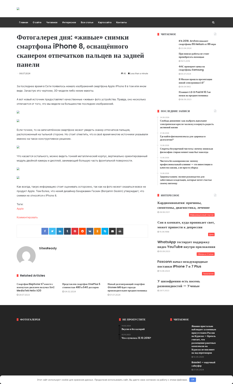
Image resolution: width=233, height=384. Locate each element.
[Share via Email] (112, 231)
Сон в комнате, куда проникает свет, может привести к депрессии (186, 225)
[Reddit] (82, 231)
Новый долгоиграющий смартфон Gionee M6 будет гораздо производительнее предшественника (127, 287)
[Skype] (104, 231)
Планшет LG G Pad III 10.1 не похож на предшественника (195, 93)
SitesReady (48, 248)
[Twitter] (52, 231)
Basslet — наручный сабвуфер (203, 364)
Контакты (121, 22)
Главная (23, 22)
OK (192, 379)
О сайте (37, 22)
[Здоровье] (18, 8)
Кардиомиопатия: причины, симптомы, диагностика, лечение (183, 205)
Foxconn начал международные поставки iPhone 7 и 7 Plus (182, 264)
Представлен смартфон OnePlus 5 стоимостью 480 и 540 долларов (81, 285)
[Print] (119, 231)
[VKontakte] (89, 231)
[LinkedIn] (59, 231)
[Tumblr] (67, 231)
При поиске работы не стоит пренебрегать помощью (194, 55)
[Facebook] (44, 231)
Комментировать (27, 217)
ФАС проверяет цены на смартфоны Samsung (192, 68)
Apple (20, 208)
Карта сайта (104, 22)
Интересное (69, 22)
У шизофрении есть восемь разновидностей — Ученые (178, 283)
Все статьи (87, 22)
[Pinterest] (74, 231)
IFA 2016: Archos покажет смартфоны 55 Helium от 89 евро (197, 42)
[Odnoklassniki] (97, 231)
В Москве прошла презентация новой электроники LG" (195, 81)
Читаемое (51, 22)
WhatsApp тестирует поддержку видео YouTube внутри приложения (186, 244)
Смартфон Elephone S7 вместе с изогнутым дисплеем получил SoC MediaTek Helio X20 (36, 287)
